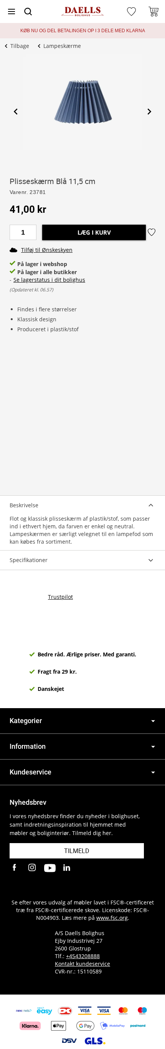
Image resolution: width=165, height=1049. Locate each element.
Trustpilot (60, 596)
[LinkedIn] (67, 868)
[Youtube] (50, 868)
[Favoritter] (132, 11)
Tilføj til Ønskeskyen (47, 249)
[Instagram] (32, 868)
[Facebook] (15, 868)
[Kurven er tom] (153, 11)
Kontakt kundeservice (82, 963)
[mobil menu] (11, 11)
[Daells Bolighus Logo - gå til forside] (82, 11)
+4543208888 (83, 956)
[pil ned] (153, 721)
